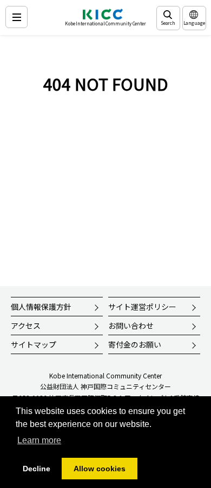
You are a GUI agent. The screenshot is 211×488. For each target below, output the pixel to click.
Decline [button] (36, 468)
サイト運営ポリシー (142, 306)
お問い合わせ (131, 325)
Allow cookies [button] (100, 468)
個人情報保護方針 (41, 306)
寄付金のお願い (134, 344)
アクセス (26, 325)
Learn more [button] (39, 440)
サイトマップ (33, 344)
